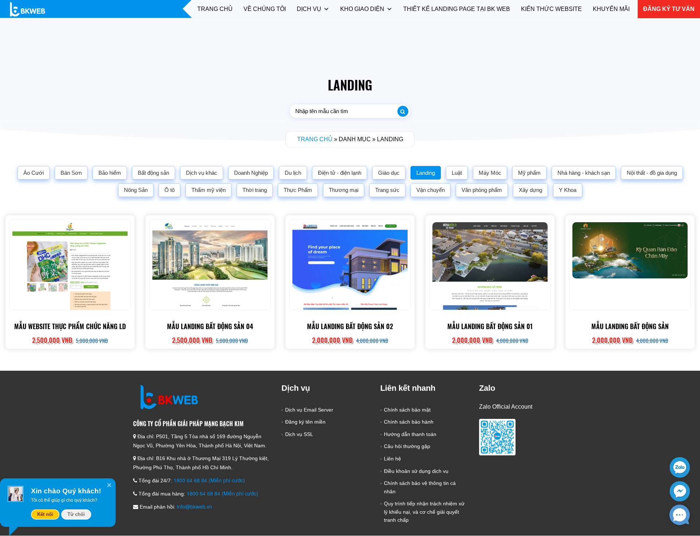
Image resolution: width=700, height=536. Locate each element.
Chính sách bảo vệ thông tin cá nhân (420, 487)
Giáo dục (389, 173)
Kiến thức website (551, 9)
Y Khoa (567, 190)
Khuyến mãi (611, 9)
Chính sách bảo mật (407, 410)
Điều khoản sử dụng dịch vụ (416, 471)
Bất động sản (153, 173)
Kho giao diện (362, 9)
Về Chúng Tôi (265, 9)
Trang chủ (314, 139)
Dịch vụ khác (201, 173)
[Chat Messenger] (680, 491)
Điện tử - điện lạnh (339, 173)
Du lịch (293, 173)
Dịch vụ (309, 9)
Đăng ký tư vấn (669, 9)
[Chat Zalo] (680, 467)
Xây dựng (530, 190)
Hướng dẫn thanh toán (410, 434)
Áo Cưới (33, 173)
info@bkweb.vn (194, 506)
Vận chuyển (430, 190)
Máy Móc (490, 173)
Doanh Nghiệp (251, 173)
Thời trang (254, 190)
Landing (425, 173)
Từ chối (76, 514)
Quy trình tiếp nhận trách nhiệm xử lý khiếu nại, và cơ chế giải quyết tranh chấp (424, 512)
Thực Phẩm (298, 190)
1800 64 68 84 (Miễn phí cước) (209, 480)
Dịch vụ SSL (299, 434)
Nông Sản (136, 190)
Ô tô (169, 190)
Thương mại (343, 190)
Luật (457, 173)
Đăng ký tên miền (305, 422)
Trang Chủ (215, 9)
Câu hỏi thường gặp (407, 446)
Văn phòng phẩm (482, 190)
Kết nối (45, 514)
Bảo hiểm (109, 173)
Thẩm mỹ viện (208, 190)
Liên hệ (392, 459)
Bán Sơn (71, 173)
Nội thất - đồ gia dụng (652, 173)
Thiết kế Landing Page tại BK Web (456, 9)
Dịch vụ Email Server (309, 410)
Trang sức (387, 190)
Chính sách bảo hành (408, 422)
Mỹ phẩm (529, 173)
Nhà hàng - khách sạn (583, 173)
